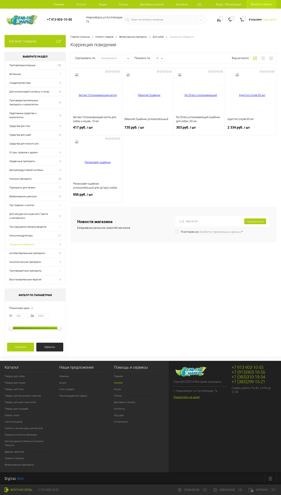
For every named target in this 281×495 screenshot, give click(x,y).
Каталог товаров (22, 41)
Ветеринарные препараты (19, 464)
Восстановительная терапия (25, 279)
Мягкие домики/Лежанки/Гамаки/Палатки (24, 443)
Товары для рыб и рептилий (20, 402)
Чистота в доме (13, 421)
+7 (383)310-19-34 (248, 377)
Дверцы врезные (14, 451)
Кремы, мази (12, 415)
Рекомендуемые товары (73, 395)
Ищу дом (119, 415)
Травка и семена (14, 458)
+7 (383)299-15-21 (248, 381)
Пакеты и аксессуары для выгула (24, 428)
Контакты (182, 4)
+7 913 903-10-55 (59, 20)
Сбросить (49, 347)
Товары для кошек (15, 382)
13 (59, 196)
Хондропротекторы (20, 82)
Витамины (15, 74)
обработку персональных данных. (220, 231)
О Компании (121, 421)
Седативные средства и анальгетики (22, 115)
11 (59, 187)
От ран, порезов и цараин (23, 152)
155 (59, 65)
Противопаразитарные (22, 65)
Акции (102, 4)
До (32, 315)
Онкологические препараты (25, 261)
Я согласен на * (212, 231)
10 (59, 91)
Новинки (64, 376)
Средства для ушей (20, 134)
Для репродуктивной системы (26, 170)
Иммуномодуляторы (21, 235)
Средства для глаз (19, 126)
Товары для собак (15, 376)
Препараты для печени (22, 187)
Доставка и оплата (152, 4)
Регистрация (233, 4)
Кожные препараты (20, 178)
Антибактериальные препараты (27, 253)
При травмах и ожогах (21, 205)
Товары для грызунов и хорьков (23, 395)
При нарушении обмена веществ (27, 226)
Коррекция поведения (21, 244)
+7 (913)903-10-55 (248, 372)
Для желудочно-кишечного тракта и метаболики (28, 216)
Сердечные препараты (22, 161)
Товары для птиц (14, 389)
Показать (20, 347)
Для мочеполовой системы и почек (29, 91)
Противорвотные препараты (25, 270)
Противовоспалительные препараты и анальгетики (23, 102)
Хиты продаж (66, 389)
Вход (219, 4)
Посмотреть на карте (186, 397)
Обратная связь (20, 489)
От (10, 315)
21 (59, 235)
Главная (59, 4)
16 (59, 102)
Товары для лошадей (16, 408)
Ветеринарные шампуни (23, 196)
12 (59, 216)
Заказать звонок (261, 4)
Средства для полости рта (24, 143)
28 (59, 178)
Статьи (123, 4)
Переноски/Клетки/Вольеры (21, 434)
